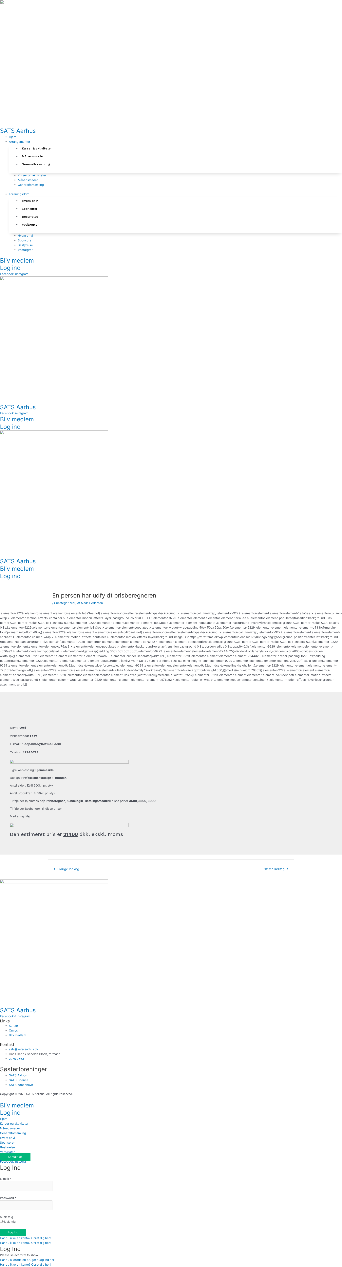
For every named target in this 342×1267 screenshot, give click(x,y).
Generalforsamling (13, 1133)
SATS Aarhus (18, 130)
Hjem (3, 1119)
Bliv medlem (17, 260)
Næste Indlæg (276, 869)
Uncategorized (64, 603)
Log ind (10, 267)
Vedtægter (7, 1152)
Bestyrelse (7, 1147)
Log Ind (13, 1232)
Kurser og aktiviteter (14, 1123)
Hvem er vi (7, 1138)
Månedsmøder (10, 1128)
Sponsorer (7, 1142)
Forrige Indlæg (66, 869)
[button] (175, 141)
